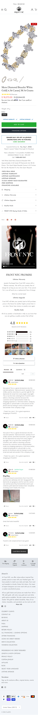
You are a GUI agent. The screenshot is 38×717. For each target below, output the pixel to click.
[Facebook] (2, 606)
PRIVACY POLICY (7, 656)
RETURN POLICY (7, 630)
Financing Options (19, 131)
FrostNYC (8, 712)
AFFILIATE (5, 663)
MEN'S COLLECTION (8, 642)
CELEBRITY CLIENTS (8, 611)
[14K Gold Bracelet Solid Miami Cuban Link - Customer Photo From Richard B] (8, 352)
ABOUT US (5, 620)
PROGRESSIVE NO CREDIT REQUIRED (14, 650)
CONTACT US (6, 614)
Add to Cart (19, 124)
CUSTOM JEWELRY (7, 659)
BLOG (3, 666)
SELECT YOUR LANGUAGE (10, 669)
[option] (19, 48)
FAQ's (3, 624)
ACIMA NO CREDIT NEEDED (11, 639)
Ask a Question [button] (19, 363)
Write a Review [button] (20, 359)
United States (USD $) (10, 707)
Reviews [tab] (6, 369)
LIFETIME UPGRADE (8, 672)
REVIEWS (5, 617)
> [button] (19, 551)
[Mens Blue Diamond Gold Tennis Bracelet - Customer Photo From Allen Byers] (22, 346)
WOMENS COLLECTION (9, 645)
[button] (31, 417)
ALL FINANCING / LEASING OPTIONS (14, 633)
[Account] (31, 10)
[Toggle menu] (2, 10)
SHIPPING (5, 627)
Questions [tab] (19, 369)
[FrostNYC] (19, 10)
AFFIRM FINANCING (8, 636)
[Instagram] (5, 606)
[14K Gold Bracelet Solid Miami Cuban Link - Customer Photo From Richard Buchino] (29, 346)
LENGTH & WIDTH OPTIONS (11, 653)
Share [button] (7, 417)
